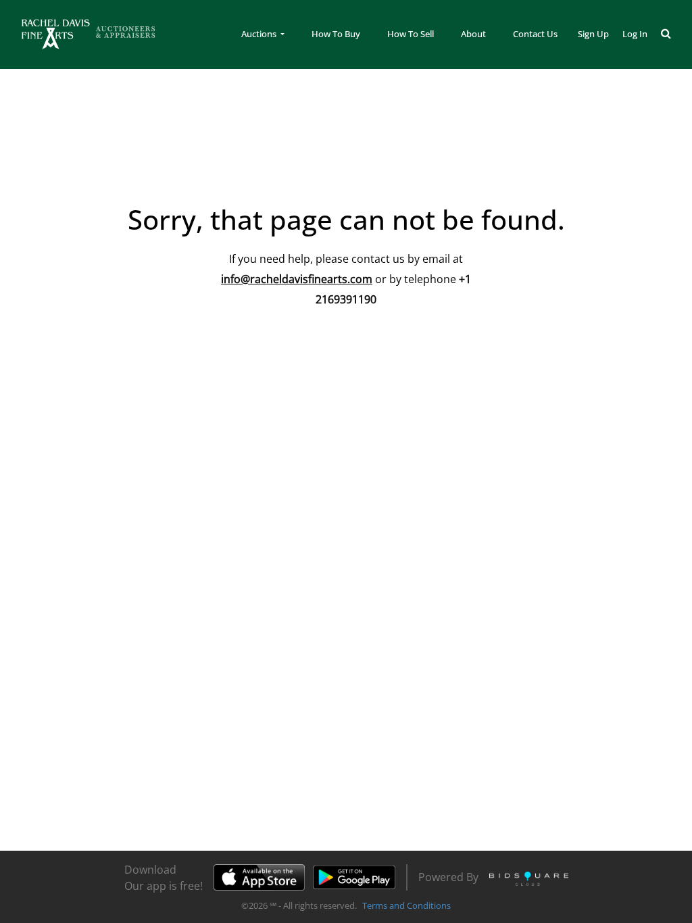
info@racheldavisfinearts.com (296, 279)
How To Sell (410, 34)
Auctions (259, 34)
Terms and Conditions (406, 905)
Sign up (593, 34)
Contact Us (535, 34)
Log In (634, 34)
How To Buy (336, 34)
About (473, 34)
